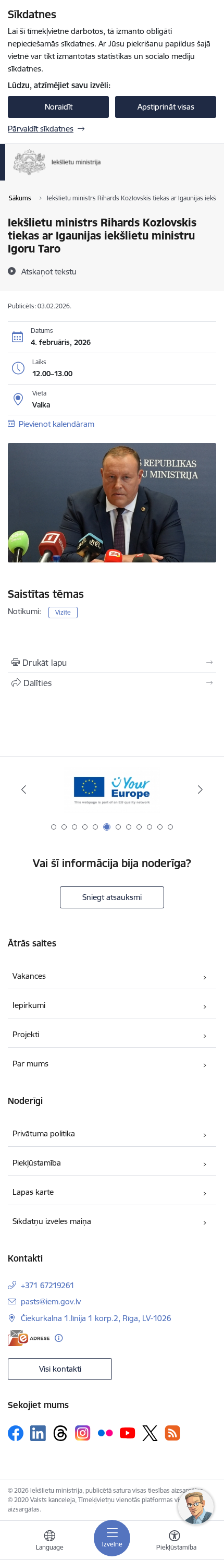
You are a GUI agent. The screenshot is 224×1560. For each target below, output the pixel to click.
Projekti (26, 1034)
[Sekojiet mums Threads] (60, 1433)
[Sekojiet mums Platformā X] (150, 1433)
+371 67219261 (47, 1285)
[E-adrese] (28, 1338)
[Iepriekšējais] (24, 789)
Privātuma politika (44, 1133)
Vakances (29, 976)
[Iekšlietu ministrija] (101, 175)
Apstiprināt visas (166, 107)
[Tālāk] (200, 789)
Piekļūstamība (37, 1163)
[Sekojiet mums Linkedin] (38, 1433)
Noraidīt (58, 107)
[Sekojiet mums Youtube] (127, 1432)
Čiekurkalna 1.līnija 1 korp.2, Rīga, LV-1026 (96, 1318)
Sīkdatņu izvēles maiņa (52, 1221)
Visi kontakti (60, 1369)
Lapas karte (33, 1192)
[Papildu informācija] (59, 1338)
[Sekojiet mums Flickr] (105, 1432)
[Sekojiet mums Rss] (172, 1433)
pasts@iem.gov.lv (51, 1301)
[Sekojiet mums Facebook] (15, 1433)
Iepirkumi (29, 1005)
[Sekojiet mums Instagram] (83, 1433)
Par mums (30, 1064)
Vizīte (63, 612)
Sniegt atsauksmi (112, 897)
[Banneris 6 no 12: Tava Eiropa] (111, 790)
